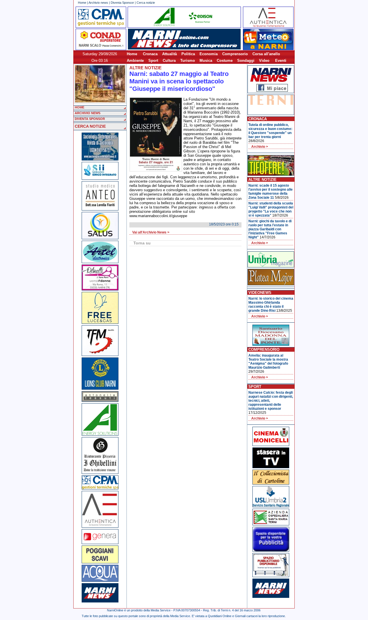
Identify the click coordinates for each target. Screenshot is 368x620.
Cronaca (150, 54)
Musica (206, 60)
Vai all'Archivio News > (150, 232)
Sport (153, 60)
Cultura (169, 60)
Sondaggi (245, 60)
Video (264, 60)
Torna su (142, 243)
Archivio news (98, 2)
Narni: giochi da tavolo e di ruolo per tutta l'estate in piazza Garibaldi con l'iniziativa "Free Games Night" (270, 229)
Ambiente (135, 60)
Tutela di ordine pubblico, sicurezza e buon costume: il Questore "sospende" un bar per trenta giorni (270, 131)
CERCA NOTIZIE (90, 126)
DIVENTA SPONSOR (90, 118)
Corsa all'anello (266, 54)
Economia (209, 54)
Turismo (187, 60)
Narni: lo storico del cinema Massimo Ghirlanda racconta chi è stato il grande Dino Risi (270, 304)
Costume (225, 60)
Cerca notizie (146, 2)
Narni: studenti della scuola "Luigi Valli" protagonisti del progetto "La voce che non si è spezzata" (270, 209)
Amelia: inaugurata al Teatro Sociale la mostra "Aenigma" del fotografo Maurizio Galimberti (268, 361)
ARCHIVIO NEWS (87, 113)
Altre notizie (145, 67)
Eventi (280, 60)
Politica (188, 54)
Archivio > (259, 147)
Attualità (169, 54)
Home (82, 2)
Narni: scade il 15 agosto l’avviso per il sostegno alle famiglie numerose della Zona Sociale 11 (270, 191)
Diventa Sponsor (122, 2)
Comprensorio (235, 54)
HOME (79, 107)
